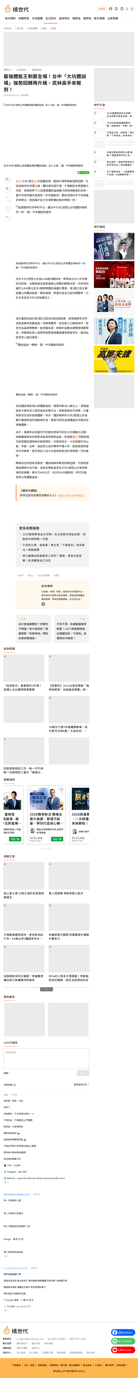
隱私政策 (91, 1352)
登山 (31, 575)
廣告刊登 (36, 1343)
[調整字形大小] (7, 217)
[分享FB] (7, 179)
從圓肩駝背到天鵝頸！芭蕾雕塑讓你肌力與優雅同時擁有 (23, 978)
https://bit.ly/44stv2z (71, 495)
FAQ (26, 1365)
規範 (6, 1073)
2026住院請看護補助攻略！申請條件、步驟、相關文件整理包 (120, 124)
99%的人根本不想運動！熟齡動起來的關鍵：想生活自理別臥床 (69, 978)
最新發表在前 (80, 1084)
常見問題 (61, 1352)
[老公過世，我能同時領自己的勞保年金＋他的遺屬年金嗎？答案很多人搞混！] (99, 164)
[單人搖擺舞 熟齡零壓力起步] (69, 875)
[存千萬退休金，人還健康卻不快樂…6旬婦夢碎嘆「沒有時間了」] (99, 174)
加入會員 (21, 1352)
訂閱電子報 (47, 1352)
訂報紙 (98, 1365)
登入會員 (33, 1352)
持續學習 (23, 18)
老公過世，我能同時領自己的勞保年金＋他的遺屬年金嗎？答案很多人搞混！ (120, 163)
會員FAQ (36, 1348)
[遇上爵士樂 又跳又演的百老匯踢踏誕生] (24, 875)
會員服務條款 (76, 1352)
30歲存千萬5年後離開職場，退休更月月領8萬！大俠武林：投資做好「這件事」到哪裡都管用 (68, 729)
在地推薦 (37, 18)
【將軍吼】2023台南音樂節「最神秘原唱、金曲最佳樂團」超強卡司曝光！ (69, 687)
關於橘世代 (22, 1343)
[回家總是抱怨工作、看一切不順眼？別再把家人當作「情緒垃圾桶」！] (24, 750)
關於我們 (109, 1365)
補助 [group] (44, 28)
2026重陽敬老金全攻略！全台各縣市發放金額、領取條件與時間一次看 (120, 115)
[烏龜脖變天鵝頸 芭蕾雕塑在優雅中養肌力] (69, 917)
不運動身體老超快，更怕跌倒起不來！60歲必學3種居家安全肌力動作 (23, 936)
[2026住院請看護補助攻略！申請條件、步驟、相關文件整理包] (99, 125)
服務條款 (54, 1365)
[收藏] (7, 207)
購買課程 (102, 9)
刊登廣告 (16, 1365)
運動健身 (37, 69)
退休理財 (10, 18)
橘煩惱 (76, 18)
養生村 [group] (8, 28)
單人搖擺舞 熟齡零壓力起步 (66, 893)
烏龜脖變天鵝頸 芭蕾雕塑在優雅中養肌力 (69, 936)
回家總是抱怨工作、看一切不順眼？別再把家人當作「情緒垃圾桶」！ (23, 770)
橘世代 (7, 69)
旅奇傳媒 (24, 95)
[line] (116, 8)
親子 (57, 575)
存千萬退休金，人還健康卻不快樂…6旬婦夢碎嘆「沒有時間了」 (120, 173)
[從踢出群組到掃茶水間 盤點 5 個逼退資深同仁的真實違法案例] (99, 154)
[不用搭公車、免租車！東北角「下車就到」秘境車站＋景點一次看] (99, 135)
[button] (131, 8)
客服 (32, 1365)
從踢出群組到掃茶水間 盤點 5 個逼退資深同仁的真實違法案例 (120, 154)
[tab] (41, 848)
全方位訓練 (44, 575)
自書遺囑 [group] (33, 28)
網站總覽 (121, 1365)
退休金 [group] (20, 28)
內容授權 (48, 1343)
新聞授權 (42, 1365)
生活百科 (50, 18)
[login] (126, 8)
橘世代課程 (22, 1348)
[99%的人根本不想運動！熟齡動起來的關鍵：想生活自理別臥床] (69, 958)
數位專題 (99, 18)
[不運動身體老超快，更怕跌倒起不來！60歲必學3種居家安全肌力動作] (24, 917)
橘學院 (87, 18)
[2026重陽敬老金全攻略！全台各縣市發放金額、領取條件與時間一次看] (99, 115)
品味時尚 (64, 18)
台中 (21, 575)
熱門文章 (99, 105)
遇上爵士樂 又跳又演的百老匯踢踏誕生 (24, 895)
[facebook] (110, 8)
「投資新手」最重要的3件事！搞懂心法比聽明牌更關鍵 (23, 687)
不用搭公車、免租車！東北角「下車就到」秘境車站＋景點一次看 (120, 134)
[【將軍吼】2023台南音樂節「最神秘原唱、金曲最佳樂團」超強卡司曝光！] (69, 668)
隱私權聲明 (74, 1365)
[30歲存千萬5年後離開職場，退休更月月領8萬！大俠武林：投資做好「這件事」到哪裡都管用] (69, 709)
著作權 (64, 1365)
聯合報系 (87, 1365)
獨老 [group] (54, 28)
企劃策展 (112, 18)
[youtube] (121, 8)
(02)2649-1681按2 (57, 1338)
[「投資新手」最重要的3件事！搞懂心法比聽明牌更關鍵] (24, 668)
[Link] (43, 604)
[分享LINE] (7, 188)
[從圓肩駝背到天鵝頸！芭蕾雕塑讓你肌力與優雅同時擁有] (24, 958)
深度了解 (15, 839)
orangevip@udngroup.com (30, 1338)
